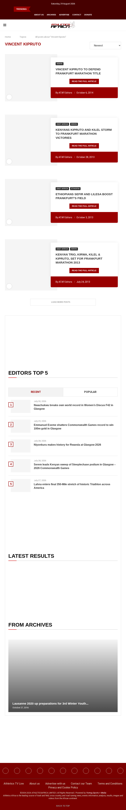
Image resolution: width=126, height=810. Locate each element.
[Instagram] (17, 771)
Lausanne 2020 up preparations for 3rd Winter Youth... (50, 703)
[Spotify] (86, 771)
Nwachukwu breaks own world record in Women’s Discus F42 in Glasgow (73, 407)
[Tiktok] (63, 771)
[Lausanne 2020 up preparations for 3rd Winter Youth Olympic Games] (63, 675)
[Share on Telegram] (38, 78)
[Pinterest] (120, 771)
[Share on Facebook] (18, 78)
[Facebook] (6, 771)
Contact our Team (81, 783)
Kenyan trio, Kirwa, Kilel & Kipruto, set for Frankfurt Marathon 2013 (79, 258)
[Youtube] (74, 771)
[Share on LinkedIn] (29, 78)
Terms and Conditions (109, 783)
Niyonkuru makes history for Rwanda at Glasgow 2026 (67, 444)
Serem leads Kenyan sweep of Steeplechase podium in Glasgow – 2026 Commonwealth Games (75, 466)
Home (8, 37)
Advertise (64, 15)
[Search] (121, 25)
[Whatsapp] (51, 771)
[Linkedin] (29, 771)
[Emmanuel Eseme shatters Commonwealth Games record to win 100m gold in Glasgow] (21, 426)
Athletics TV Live (14, 783)
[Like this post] (13, 78)
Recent (36, 391)
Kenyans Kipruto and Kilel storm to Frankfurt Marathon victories (84, 133)
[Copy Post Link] (42, 78)
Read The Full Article (84, 81)
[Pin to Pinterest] (24, 78)
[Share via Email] (48, 78)
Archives (51, 15)
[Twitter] (40, 771)
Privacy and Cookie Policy (63, 787)
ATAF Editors (65, 92)
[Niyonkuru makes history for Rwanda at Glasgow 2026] (21, 445)
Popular (90, 391)
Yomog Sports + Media (96, 793)
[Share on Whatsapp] (33, 78)
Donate (88, 15)
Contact (76, 15)
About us (39, 15)
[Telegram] (109, 771)
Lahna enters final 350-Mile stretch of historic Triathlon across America (72, 486)
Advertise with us (55, 783)
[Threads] (97, 771)
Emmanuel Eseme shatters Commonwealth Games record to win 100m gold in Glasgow (74, 427)
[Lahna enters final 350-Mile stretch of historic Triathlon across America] (21, 485)
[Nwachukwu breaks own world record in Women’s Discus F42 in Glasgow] (21, 406)
